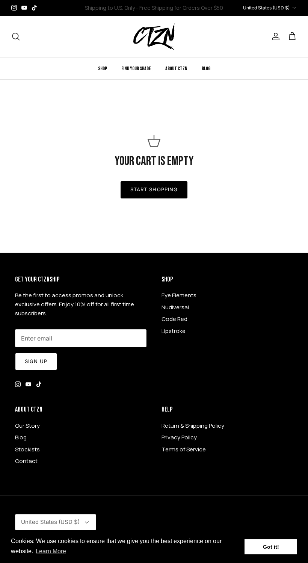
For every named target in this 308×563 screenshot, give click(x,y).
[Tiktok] (34, 8)
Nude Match (158, 10)
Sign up (36, 361)
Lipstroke (174, 331)
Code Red (174, 319)
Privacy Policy (179, 437)
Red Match (194, 10)
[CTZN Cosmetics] (154, 36)
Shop (102, 68)
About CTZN (176, 68)
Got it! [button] (271, 547)
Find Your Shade (136, 68)
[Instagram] (14, 8)
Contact (26, 461)
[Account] (274, 36)
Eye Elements (179, 295)
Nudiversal (175, 307)
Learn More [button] (51, 551)
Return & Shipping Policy (193, 426)
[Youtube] (24, 8)
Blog (206, 68)
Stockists (27, 449)
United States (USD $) (266, 8)
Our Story (27, 426)
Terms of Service (184, 449)
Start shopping (154, 189)
